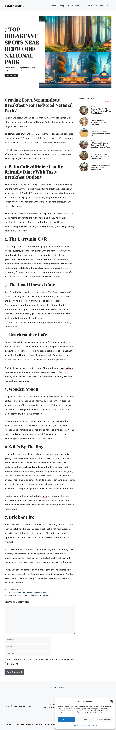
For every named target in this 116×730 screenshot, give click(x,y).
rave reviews (66, 368)
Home (53, 6)
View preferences (103, 719)
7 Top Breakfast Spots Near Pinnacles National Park (29, 593)
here (44, 496)
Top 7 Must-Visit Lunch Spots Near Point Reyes (27, 595)
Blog (62, 6)
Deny (85, 719)
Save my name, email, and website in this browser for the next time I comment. (41, 661)
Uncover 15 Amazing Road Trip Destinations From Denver (100, 156)
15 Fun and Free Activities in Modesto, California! (99, 122)
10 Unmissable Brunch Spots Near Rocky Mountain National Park (100, 145)
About (89, 6)
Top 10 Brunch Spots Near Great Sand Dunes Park (100, 134)
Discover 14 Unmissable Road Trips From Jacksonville (100, 168)
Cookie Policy (77, 725)
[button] (111, 702)
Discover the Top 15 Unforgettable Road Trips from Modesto (101, 111)
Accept (66, 719)
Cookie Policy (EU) (75, 6)
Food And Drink (11, 75)
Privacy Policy (86, 725)
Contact (95, 725)
